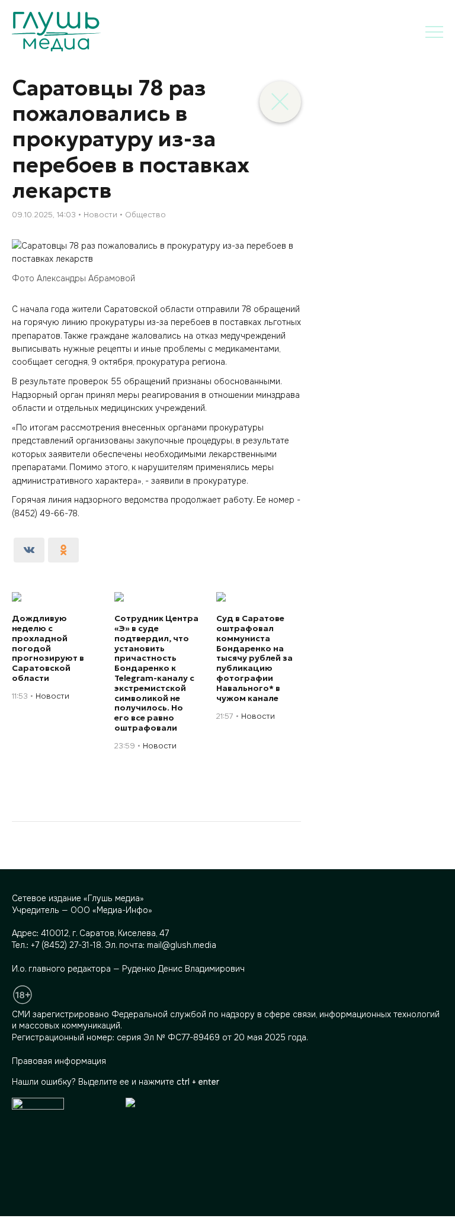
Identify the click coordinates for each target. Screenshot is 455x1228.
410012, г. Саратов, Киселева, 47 (105, 933)
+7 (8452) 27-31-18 (66, 945)
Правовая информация (59, 1061)
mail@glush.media (181, 945)
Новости (100, 215)
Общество (145, 215)
